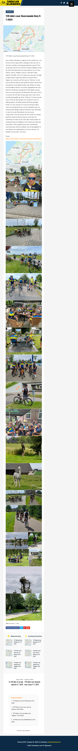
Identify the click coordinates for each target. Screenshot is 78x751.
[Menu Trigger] (71, 4)
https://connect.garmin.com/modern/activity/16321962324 (23, 138)
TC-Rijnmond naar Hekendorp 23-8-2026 (18, 642)
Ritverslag (10, 11)
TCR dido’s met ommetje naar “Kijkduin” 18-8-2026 (17, 665)
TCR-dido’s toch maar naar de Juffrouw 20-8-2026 (17, 653)
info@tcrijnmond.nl (54, 742)
